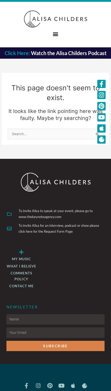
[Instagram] (101, 95)
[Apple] (101, 128)
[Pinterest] (101, 106)
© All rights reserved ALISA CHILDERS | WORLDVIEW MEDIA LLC (55, 369)
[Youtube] (101, 117)
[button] (55, 34)
